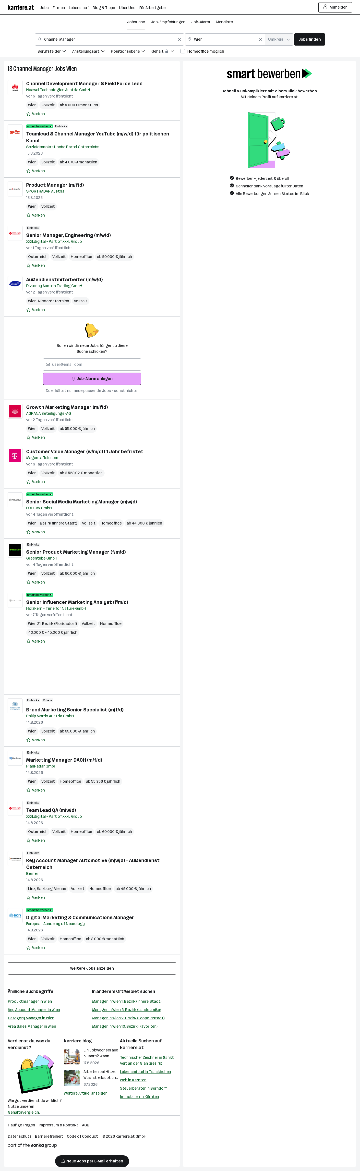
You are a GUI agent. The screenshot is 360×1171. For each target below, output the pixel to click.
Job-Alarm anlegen (95, 378)
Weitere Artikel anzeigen (86, 1093)
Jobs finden (310, 39)
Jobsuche (136, 22)
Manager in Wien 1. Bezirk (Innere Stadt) (126, 1001)
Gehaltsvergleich (23, 1112)
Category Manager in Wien (31, 1018)
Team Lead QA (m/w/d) (51, 810)
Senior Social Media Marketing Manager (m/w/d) (81, 502)
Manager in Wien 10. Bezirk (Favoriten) (124, 1026)
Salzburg (45, 888)
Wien (71, 69)
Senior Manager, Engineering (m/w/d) (68, 235)
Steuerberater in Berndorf (143, 1088)
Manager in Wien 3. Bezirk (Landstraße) (126, 1009)
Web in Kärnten (133, 1080)
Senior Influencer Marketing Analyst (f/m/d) (77, 602)
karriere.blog (78, 1041)
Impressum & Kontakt (58, 1125)
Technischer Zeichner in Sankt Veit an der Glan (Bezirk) (147, 1060)
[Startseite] (24, 7)
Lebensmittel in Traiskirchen (145, 1071)
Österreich (38, 256)
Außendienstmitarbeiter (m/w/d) (64, 279)
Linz (32, 888)
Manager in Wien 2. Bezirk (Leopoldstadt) (128, 1018)
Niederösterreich (53, 301)
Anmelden (339, 7)
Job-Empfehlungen (168, 22)
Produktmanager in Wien (30, 1001)
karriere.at (132, 1047)
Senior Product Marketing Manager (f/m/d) (76, 552)
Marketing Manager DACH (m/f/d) (64, 760)
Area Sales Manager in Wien (32, 1026)
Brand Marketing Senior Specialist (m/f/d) (74, 710)
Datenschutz (19, 1136)
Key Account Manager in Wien (34, 1009)
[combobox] (109, 39)
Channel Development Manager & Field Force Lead (84, 83)
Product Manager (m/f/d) (55, 185)
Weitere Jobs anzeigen (92, 968)
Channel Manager (33, 69)
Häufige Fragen (21, 1125)
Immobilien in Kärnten (139, 1096)
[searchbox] (92, 364)
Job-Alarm (200, 22)
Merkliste (224, 22)
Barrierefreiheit (49, 1136)
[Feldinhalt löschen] (179, 39)
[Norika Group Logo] (32, 1146)
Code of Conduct (82, 1136)
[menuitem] (54, 52)
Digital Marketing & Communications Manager (80, 917)
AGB (85, 1125)
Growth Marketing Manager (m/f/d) (67, 407)
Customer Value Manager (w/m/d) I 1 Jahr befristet (85, 451)
